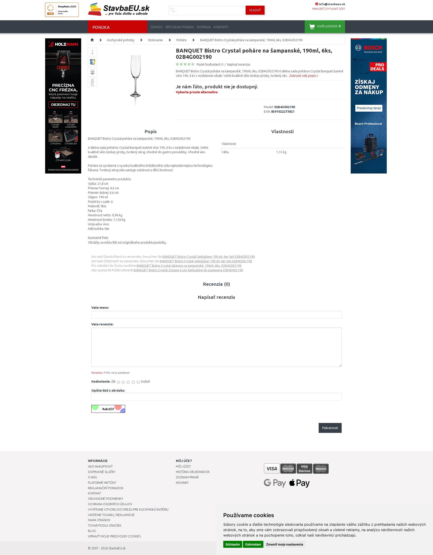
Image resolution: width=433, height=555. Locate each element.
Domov (157, 27)
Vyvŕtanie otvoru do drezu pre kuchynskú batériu (128, 509)
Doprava (204, 27)
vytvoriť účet (335, 8)
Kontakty (221, 27)
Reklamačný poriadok (105, 488)
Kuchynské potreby (120, 40)
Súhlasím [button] (233, 544)
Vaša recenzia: (102, 324)
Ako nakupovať (100, 466)
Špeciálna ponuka (180, 27)
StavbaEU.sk (117, 548)
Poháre (181, 40)
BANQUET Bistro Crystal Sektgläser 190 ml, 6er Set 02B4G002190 (208, 256)
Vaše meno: (100, 307)
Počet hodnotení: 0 (209, 64)
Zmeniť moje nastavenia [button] (284, 544)
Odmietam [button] (253, 544)
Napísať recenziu (238, 64)
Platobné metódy (102, 482)
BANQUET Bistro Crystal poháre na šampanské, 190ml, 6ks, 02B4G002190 (251, 40)
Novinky (182, 482)
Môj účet (183, 466)
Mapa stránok (99, 520)
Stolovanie (155, 40)
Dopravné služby (101, 472)
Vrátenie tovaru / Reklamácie (111, 515)
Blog (92, 531)
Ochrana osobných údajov (110, 504)
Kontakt (94, 493)
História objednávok (193, 472)
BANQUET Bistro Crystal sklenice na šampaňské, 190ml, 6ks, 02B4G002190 (189, 265)
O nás (92, 477)
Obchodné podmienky (105, 498)
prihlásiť (318, 8)
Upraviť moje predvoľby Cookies (114, 536)
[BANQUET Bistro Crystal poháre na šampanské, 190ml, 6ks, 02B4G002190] (136, 80)
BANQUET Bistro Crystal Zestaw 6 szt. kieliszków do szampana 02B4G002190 (188, 270)
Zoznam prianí (187, 477)
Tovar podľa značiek (104, 525)
